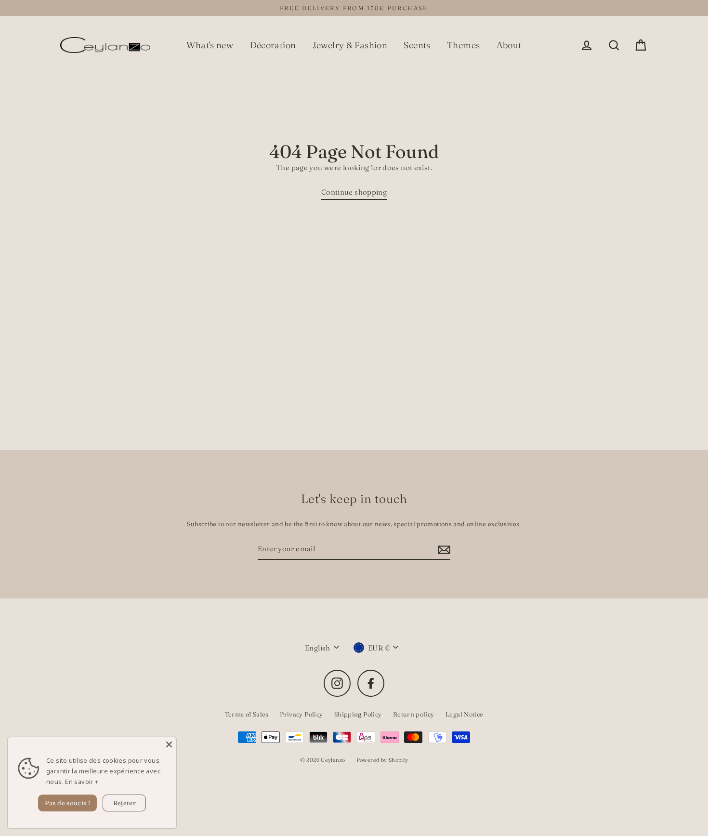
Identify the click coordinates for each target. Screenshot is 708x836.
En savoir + (81, 781)
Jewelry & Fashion (350, 45)
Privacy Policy (301, 714)
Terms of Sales (247, 714)
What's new (209, 45)
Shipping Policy (358, 714)
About (509, 45)
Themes (463, 45)
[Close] (169, 744)
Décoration (273, 45)
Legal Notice (465, 714)
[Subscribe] (442, 549)
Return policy (413, 714)
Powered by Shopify (382, 759)
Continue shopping (354, 192)
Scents (417, 45)
